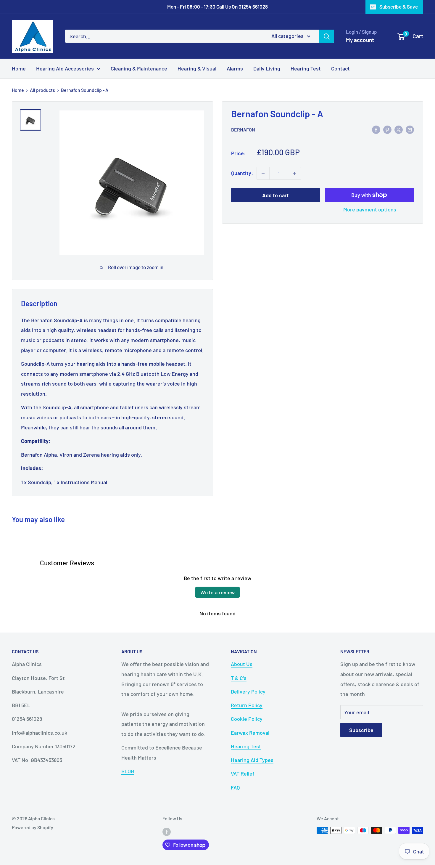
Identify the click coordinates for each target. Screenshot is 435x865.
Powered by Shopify (32, 827)
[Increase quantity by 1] (294, 173)
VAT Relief (242, 773)
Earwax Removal (250, 732)
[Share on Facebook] (376, 129)
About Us (241, 664)
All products (42, 90)
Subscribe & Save (398, 6)
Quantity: (242, 173)
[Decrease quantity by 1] (263, 173)
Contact (340, 68)
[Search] (326, 36)
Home (19, 68)
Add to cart (275, 195)
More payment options (369, 209)
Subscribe (361, 730)
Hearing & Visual (197, 68)
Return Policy (246, 705)
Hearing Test (306, 68)
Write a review (217, 592)
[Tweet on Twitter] (398, 129)
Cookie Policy (246, 718)
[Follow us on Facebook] (166, 831)
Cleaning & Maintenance (139, 68)
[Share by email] (410, 129)
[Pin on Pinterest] (387, 129)
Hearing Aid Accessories (65, 68)
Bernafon (243, 129)
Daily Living (266, 68)
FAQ (235, 787)
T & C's (238, 678)
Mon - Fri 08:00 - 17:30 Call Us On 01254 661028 (217, 6)
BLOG (127, 771)
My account (360, 39)
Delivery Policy (248, 691)
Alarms (235, 68)
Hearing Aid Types (252, 760)
